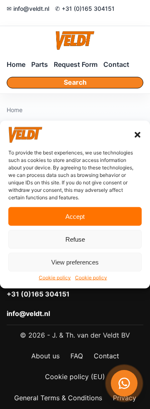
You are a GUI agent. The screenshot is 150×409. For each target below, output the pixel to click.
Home (16, 64)
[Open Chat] (124, 383)
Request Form (76, 64)
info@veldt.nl (28, 313)
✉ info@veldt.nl (28, 8)
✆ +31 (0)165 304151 (85, 8)
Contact (116, 64)
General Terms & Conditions (58, 398)
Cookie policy (55, 277)
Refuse (75, 239)
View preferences (75, 262)
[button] (137, 135)
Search (75, 82)
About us (45, 356)
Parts (39, 64)
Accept (75, 216)
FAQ (76, 356)
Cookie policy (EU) (75, 376)
